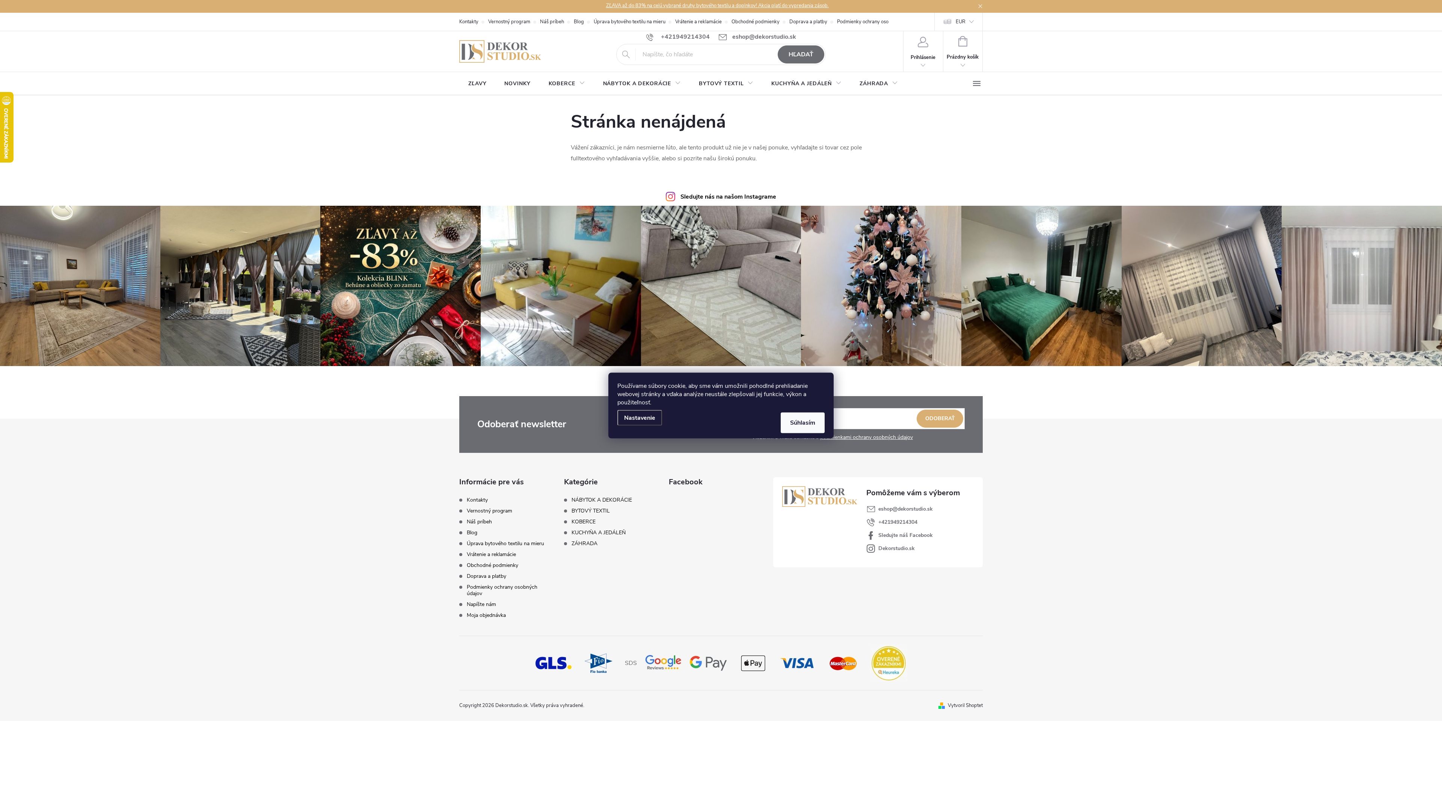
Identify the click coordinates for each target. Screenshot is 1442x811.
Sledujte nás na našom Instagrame (728, 197)
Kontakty (468, 21)
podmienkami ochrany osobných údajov (866, 437)
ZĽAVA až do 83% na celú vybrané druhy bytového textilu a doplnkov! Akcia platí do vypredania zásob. (717, 5)
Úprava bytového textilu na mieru (629, 21)
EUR (960, 21)
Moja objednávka (486, 615)
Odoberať (940, 418)
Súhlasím (802, 423)
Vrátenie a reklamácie (698, 21)
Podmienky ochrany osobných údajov (877, 21)
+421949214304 (897, 522)
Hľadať (801, 54)
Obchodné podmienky (756, 21)
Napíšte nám (481, 604)
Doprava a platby (808, 21)
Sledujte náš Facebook (905, 535)
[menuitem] (477, 83)
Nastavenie (639, 418)
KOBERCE (584, 522)
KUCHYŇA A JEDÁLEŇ (599, 533)
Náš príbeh (552, 21)
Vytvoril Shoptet (965, 705)
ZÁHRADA (584, 544)
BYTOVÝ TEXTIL (591, 511)
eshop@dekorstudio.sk (905, 509)
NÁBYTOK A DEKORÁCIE (602, 500)
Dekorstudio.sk (896, 548)
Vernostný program (509, 21)
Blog (579, 21)
